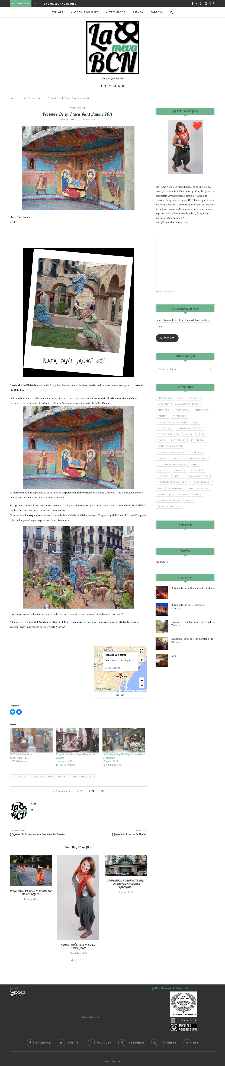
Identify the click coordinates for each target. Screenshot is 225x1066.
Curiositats (201, 410)
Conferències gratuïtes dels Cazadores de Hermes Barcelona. (126, 884)
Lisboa (161, 458)
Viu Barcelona (32, 98)
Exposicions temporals (190, 428)
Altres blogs (115, 12)
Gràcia (201, 434)
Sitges (189, 500)
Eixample (162, 416)
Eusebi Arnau (165, 428)
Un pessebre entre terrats (21, 754)
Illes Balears (178, 440)
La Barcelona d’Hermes (60, 4)
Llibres (174, 458)
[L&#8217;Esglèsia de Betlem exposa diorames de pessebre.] (77, 740)
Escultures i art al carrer (172, 422)
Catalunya (163, 404)
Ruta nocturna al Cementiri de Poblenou (193, 588)
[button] (120, 676)
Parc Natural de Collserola (173, 482)
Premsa (138, 12)
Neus (71, 119)
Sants (198, 494)
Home (13, 98)
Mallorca (163, 470)
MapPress (118, 691)
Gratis (188, 434)
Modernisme (197, 470)
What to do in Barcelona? (165, 292)
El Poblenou (179, 416)
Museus (178, 476)
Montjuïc (163, 476)
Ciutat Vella (18, 777)
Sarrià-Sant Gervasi (169, 500)
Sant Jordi (183, 494)
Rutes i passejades (198, 488)
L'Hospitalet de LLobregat (171, 452)
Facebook (185, 525)
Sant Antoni (164, 494)
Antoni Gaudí (165, 398)
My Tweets (162, 561)
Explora (57, 12)
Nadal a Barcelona (82, 777)
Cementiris (163, 410)
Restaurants (176, 488)
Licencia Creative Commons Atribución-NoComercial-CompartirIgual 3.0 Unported (40, 997)
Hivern (62, 777)
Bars (181, 398)
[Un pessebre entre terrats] (31, 740)
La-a (173, 655)
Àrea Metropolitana (169, 506)
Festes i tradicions (41, 777)
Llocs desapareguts (195, 458)
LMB (195, 464)
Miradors (180, 470)
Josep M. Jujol (198, 440)
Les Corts (196, 452)
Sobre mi (157, 12)
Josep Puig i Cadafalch (170, 446)
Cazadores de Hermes (186, 404)
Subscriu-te (167, 338)
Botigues (194, 398)
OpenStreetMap (140, 691)
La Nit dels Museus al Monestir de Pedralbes (31, 892)
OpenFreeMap (128, 691)
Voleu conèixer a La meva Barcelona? (78, 946)
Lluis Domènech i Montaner (172, 464)
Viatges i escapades (84, 12)
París (160, 488)
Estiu (195, 422)
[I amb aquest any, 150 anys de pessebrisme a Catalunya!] (123, 740)
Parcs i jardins (202, 482)
